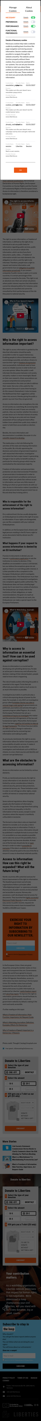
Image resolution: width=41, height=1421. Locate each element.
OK (20, 170)
